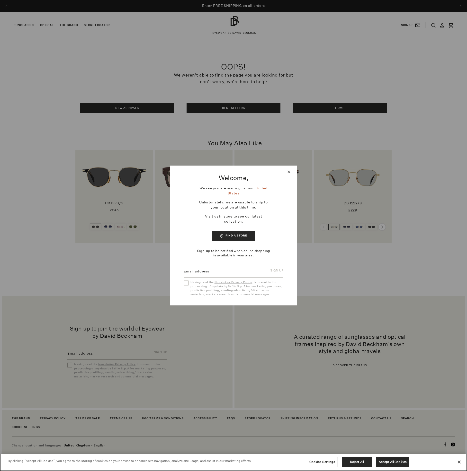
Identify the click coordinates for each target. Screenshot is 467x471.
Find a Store (236, 235)
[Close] (459, 462)
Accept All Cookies (393, 462)
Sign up (276, 270)
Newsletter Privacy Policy (233, 282)
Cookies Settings (322, 462)
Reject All (357, 462)
